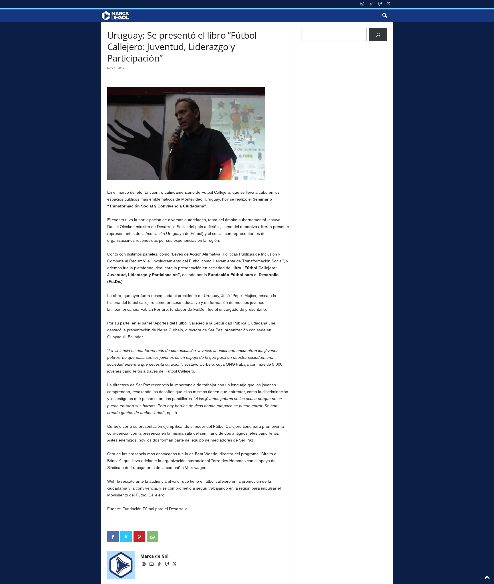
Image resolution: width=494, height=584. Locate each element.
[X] (388, 4)
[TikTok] (371, 4)
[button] (384, 15)
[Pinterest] (139, 536)
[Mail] (152, 565)
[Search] (378, 34)
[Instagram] (362, 4)
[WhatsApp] (152, 536)
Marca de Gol (154, 556)
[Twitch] (380, 4)
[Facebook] (113, 536)
